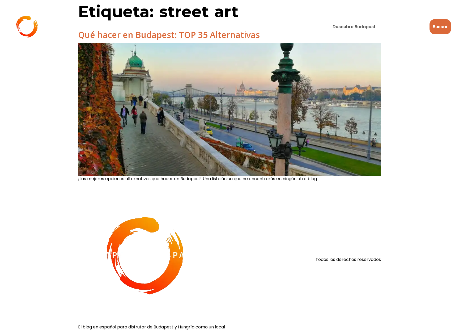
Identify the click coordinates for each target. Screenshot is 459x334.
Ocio (100, 27)
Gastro (130, 27)
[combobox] (377, 26)
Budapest (66, 27)
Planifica (199, 27)
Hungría (164, 27)
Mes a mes (238, 27)
